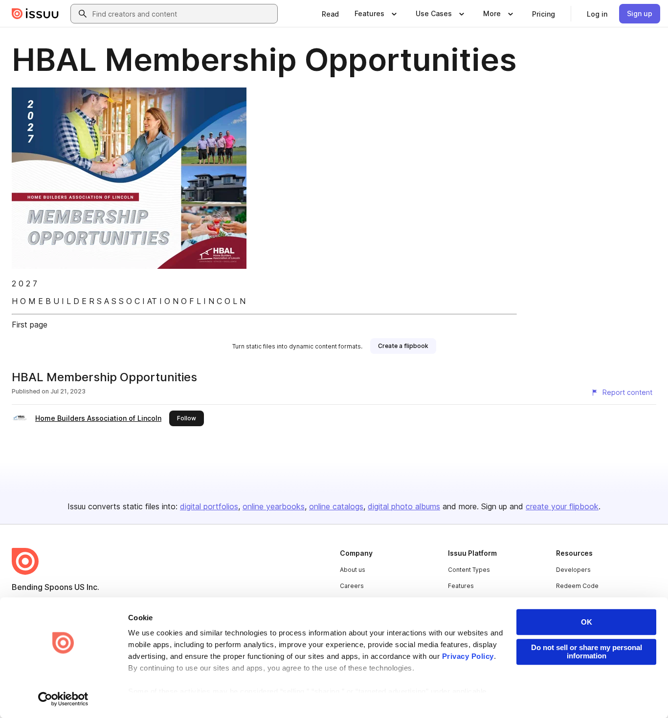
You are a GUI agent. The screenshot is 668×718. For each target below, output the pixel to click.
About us (352, 569)
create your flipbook (562, 506)
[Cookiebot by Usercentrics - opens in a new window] (63, 699)
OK (586, 622)
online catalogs (336, 506)
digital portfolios (209, 506)
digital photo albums (404, 506)
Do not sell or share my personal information (586, 651)
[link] (330, 13)
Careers (352, 585)
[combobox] (182, 13)
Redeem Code (577, 585)
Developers (573, 569)
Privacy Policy (468, 656)
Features (461, 585)
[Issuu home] (35, 13)
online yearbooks (274, 506)
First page (29, 324)
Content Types (469, 569)
